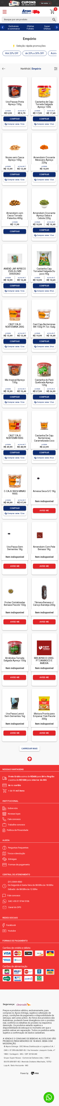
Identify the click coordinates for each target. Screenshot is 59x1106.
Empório (36, 69)
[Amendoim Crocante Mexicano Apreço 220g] (44, 140)
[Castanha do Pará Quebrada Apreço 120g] (44, 362)
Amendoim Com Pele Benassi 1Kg (44, 548)
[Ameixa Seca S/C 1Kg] (44, 473)
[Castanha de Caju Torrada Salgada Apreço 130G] (44, 84)
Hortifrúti (25, 69)
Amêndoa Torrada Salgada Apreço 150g (15, 659)
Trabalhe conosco (16, 824)
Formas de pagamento (19, 864)
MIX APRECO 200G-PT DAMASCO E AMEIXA (44, 660)
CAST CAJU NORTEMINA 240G (14, 325)
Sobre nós (13, 808)
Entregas (12, 859)
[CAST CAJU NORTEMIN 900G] (14, 418)
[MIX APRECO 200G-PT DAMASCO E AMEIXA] (44, 640)
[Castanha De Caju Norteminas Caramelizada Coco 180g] (44, 418)
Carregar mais (29, 748)
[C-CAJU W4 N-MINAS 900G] (14, 473)
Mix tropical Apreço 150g (15, 381)
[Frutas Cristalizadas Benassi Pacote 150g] (14, 585)
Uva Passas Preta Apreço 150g (15, 103)
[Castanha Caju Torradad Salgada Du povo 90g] (44, 251)
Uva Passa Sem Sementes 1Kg (15, 548)
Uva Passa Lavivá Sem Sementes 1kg (15, 714)
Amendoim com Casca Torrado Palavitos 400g (14, 216)
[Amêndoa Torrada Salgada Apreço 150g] (14, 640)
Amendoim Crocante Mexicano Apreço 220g (44, 160)
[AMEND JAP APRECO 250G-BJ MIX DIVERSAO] (14, 251)
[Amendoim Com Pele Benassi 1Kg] (44, 529)
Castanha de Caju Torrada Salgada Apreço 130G (44, 104)
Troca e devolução (16, 853)
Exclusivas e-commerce (14, 27)
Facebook (11, 925)
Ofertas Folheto (30, 27)
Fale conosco (14, 819)
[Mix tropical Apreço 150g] (14, 362)
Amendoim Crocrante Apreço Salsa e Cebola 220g (44, 216)
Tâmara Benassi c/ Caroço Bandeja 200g (44, 603)
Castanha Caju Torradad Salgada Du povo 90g (44, 271)
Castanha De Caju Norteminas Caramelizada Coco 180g (44, 439)
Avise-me (44, 510)
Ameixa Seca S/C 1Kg (44, 491)
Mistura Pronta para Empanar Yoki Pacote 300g (44, 716)
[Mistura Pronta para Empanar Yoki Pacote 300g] (44, 696)
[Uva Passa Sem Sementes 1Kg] (14, 529)
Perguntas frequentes (18, 847)
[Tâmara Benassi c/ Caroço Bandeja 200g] (44, 585)
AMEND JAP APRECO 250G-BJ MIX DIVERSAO (15, 271)
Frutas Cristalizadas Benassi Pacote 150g (15, 603)
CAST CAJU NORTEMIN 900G (14, 436)
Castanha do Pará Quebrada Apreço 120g (44, 382)
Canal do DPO (14, 907)
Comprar (15, 119)
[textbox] (29, 19)
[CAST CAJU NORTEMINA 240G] (14, 307)
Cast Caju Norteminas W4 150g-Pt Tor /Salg (44, 325)
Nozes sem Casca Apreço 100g (15, 158)
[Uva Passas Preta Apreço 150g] (14, 84)
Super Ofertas (47, 27)
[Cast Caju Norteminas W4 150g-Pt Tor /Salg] (44, 307)
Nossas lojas (14, 813)
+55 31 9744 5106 (21, 901)
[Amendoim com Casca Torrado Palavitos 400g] (14, 195)
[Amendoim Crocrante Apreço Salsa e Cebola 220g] (44, 195)
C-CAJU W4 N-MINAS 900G (15, 492)
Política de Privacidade (17, 830)
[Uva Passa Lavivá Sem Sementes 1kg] (14, 696)
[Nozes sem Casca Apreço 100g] (14, 140)
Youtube (12, 931)
